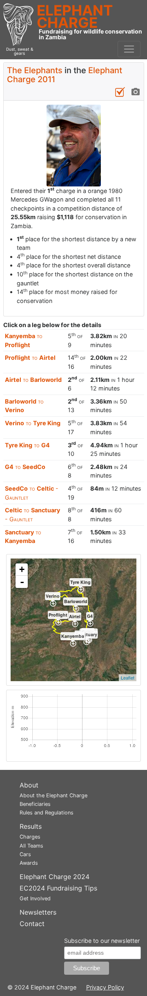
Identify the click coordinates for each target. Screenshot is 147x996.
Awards (29, 863)
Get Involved (35, 898)
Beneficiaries (35, 804)
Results (31, 826)
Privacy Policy (105, 987)
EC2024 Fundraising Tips (58, 888)
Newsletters (38, 912)
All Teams (31, 846)
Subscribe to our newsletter (102, 940)
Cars (25, 854)
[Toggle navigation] (129, 49)
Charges (30, 837)
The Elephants (34, 70)
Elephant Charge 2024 (54, 877)
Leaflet (127, 677)
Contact (32, 924)
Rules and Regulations (47, 813)
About (29, 785)
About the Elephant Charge (53, 795)
